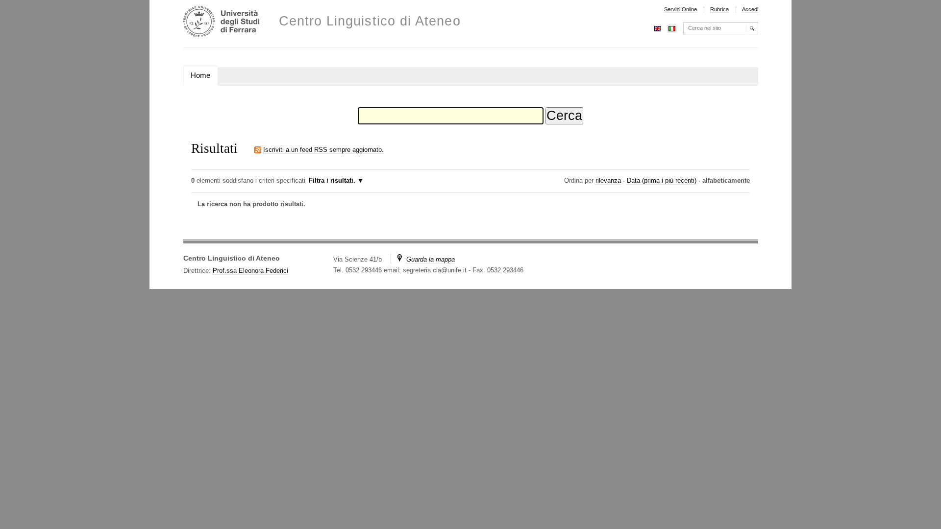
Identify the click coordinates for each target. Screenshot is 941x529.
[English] (657, 27)
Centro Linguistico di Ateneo (370, 21)
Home (200, 75)
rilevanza (608, 180)
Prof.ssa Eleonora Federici (250, 270)
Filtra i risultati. (332, 180)
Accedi (750, 9)
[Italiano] (672, 27)
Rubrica (719, 9)
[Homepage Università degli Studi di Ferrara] (221, 23)
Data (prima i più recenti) (661, 180)
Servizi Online (680, 9)
